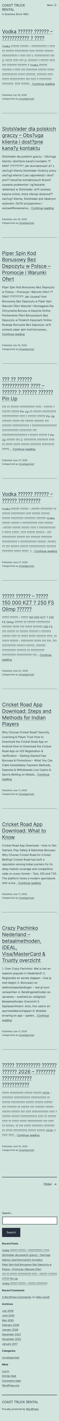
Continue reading (43, 84)
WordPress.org (10, 1385)
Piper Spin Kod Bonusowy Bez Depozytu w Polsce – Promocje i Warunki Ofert (26, 266)
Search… (7, 1213)
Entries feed (9, 1375)
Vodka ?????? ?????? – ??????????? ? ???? (25, 1250)
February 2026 (10, 1325)
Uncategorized (26, 98)
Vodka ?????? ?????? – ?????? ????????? (24, 1283)
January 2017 (10, 1343)
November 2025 (11, 1339)
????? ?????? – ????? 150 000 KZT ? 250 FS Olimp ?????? (28, 602)
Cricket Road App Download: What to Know (24, 830)
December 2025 (11, 1334)
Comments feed (11, 1380)
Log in (5, 1371)
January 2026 (10, 1329)
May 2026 (8, 1320)
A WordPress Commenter (16, 1297)
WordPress (32, 1409)
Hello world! (43, 1297)
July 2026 (7, 1310)
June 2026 (8, 1315)
